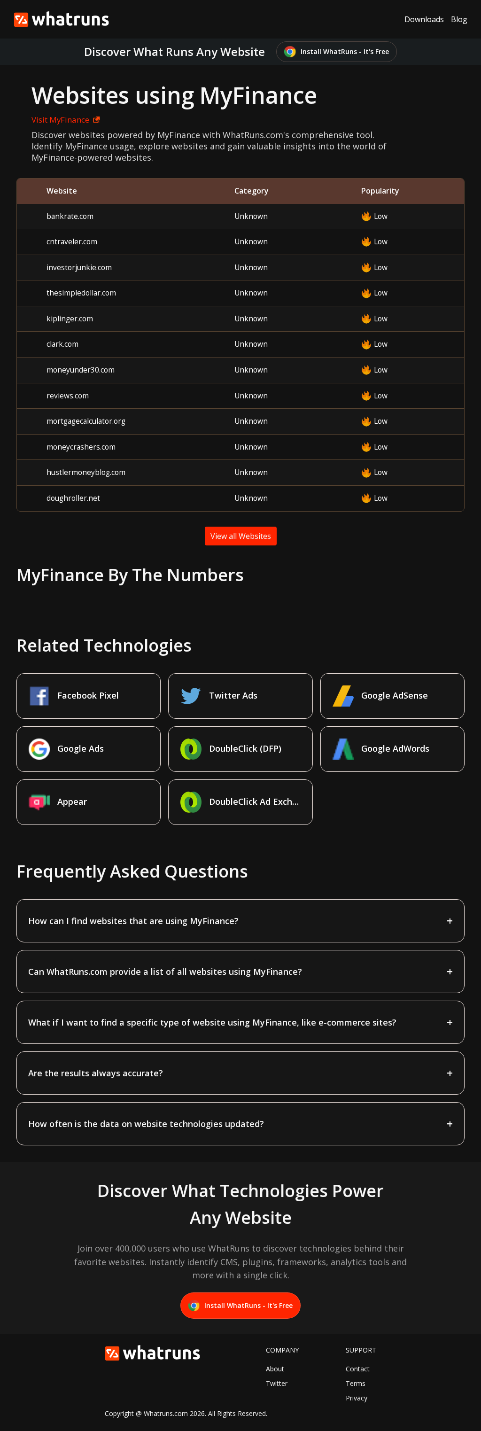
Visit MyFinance (60, 119)
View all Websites (240, 536)
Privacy (356, 1397)
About (275, 1368)
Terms (355, 1383)
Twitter (276, 1383)
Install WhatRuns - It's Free (345, 51)
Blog (459, 19)
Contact (358, 1368)
